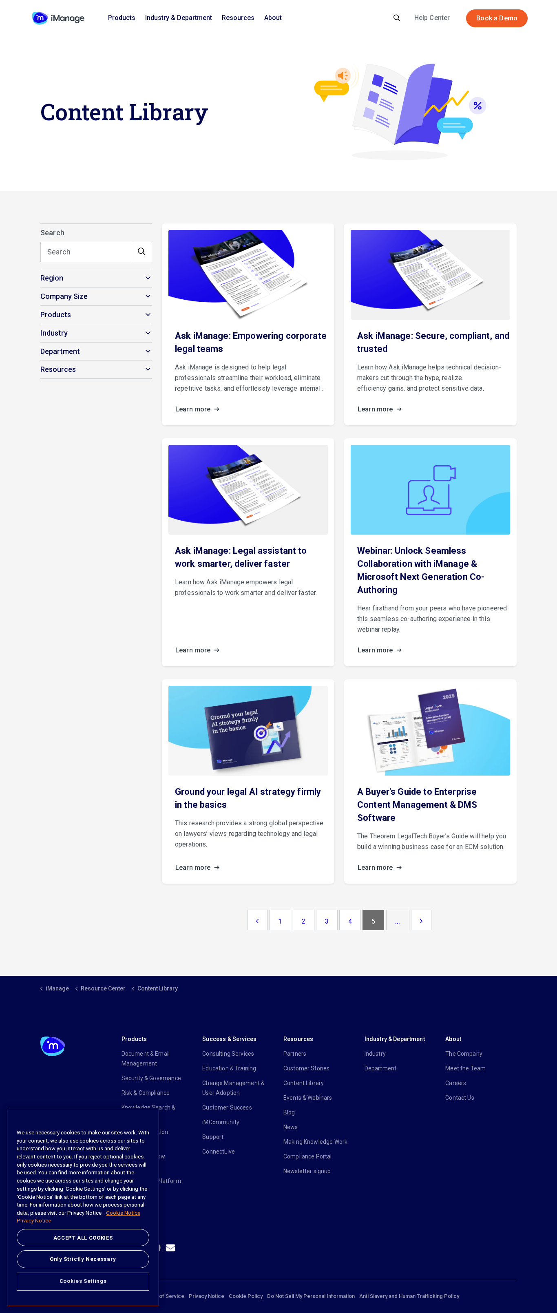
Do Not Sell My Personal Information (311, 1296)
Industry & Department (178, 18)
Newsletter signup (307, 1171)
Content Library (303, 1083)
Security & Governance (151, 1078)
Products (121, 18)
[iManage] (58, 18)
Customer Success (227, 1107)
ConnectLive (218, 1151)
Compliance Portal (307, 1156)
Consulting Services (228, 1053)
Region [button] (51, 278)
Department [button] (60, 351)
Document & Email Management (146, 1058)
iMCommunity (220, 1122)
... (397, 921)
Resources (238, 18)
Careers (455, 1083)
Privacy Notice (206, 1296)
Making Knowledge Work (315, 1141)
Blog (289, 1112)
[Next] (421, 920)
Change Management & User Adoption (233, 1088)
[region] (83, 1207)
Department (381, 1068)
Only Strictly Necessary (83, 1259)
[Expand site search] (397, 18)
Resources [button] (58, 369)
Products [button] (55, 314)
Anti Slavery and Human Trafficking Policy (409, 1296)
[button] (142, 252)
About (273, 18)
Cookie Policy (246, 1296)
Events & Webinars (307, 1097)
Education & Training (229, 1068)
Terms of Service (163, 1296)
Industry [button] (54, 333)
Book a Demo (496, 18)
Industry (375, 1053)
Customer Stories (306, 1068)
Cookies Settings (83, 1281)
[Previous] (257, 920)
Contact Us (459, 1097)
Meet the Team (465, 1068)
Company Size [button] (64, 296)
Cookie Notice (123, 1213)
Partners (294, 1053)
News (290, 1127)
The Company (463, 1053)
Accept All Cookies (83, 1238)
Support (212, 1137)
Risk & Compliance (146, 1093)
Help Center (432, 18)
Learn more (193, 409)
